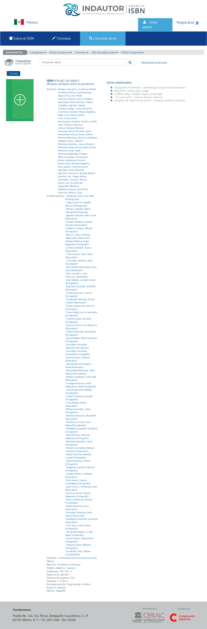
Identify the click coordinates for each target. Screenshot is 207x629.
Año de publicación (104, 52)
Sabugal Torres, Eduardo (71, 170)
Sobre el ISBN (23, 38)
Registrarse (185, 22)
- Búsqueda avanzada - (154, 62)
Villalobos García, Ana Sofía (73, 189)
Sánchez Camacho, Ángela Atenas (76, 173)
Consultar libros (104, 38)
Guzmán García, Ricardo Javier (74, 131)
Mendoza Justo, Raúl (69, 150)
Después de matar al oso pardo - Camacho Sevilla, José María (150, 100)
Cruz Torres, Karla (67, 118)
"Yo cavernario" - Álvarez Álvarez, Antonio (139, 97)
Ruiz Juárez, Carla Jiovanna (73, 166)
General (71, 568)
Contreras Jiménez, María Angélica (76, 111)
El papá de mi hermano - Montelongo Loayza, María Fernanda (150, 87)
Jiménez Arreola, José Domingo (75, 92)
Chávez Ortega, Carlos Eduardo (75, 108)
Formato (81, 52)
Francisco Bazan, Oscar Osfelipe (75, 98)
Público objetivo (131, 52)
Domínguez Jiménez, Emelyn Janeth (77, 121)
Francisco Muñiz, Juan (70, 192)
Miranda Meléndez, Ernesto (72, 153)
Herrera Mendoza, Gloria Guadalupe (77, 137)
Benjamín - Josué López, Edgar (132, 90)
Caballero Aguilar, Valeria (71, 105)
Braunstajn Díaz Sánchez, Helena (75, 102)
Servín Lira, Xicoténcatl (70, 182)
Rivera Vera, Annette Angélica (74, 163)
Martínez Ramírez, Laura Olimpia (76, 144)
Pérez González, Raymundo (73, 157)
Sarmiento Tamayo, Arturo (72, 179)
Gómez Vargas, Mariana (71, 128)
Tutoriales (63, 38)
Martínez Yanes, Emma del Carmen (77, 147)
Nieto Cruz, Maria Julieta (71, 115)
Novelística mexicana (68, 564)
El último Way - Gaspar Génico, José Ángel (138, 94)
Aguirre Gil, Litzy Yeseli (70, 95)
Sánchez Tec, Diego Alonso (72, 176)
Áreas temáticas (59, 52)
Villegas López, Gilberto (70, 140)
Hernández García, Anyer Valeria (75, 134)
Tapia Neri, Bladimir (68, 186)
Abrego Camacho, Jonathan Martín (77, 89)
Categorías (37, 52)
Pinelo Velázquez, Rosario (72, 160)
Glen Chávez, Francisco (70, 124)
